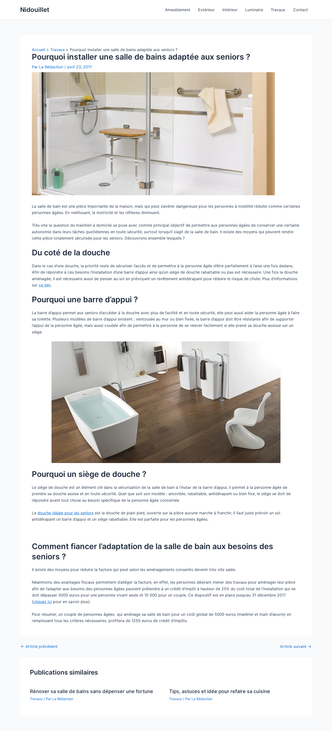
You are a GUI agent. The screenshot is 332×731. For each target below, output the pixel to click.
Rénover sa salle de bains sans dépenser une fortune (91, 691)
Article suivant (295, 646)
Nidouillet (34, 9)
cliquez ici (42, 601)
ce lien (45, 285)
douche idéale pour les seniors (65, 512)
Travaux (36, 699)
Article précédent (39, 646)
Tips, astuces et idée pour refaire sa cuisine (219, 691)
